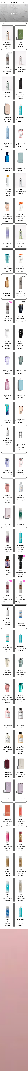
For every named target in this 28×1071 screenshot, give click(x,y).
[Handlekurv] (26, 2)
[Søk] (4, 2)
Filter (4, 23)
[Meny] (1, 2)
